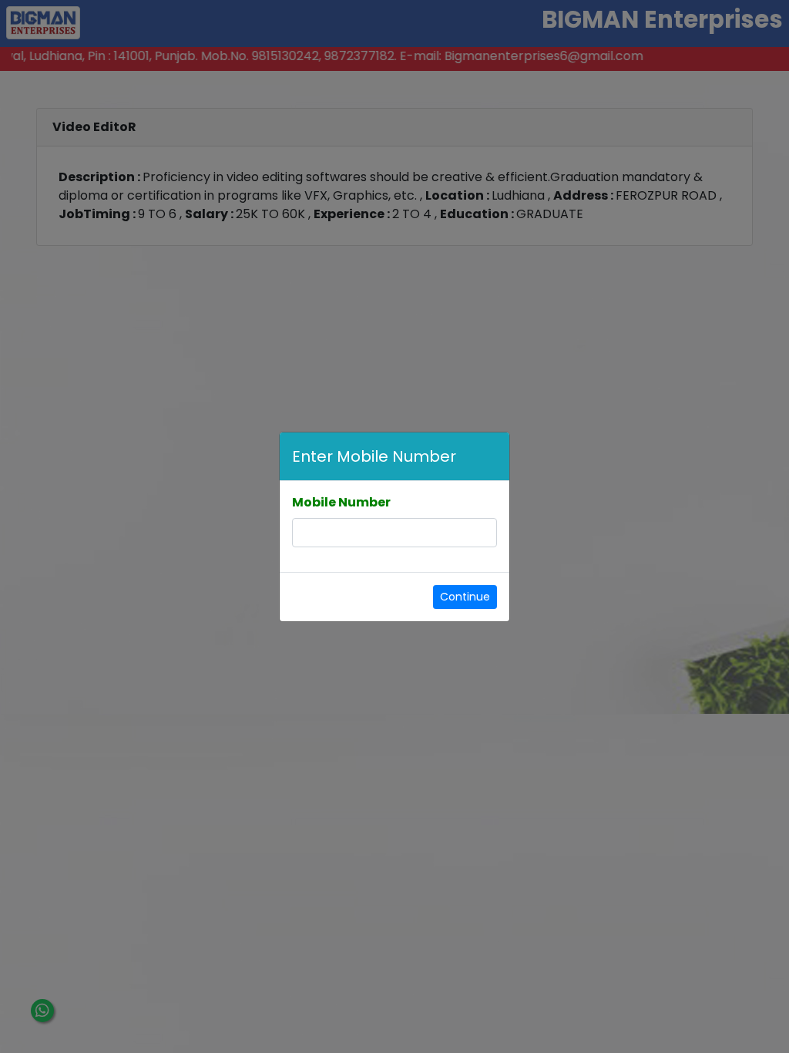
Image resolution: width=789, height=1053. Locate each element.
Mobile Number (341, 502)
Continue (465, 596)
